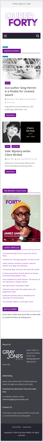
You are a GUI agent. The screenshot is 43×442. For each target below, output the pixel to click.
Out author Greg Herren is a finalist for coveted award (20, 91)
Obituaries (15, 146)
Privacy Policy (16, 427)
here (29, 317)
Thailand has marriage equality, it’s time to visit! (21, 259)
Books (8, 83)
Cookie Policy (27, 427)
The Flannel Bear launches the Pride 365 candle (21, 269)
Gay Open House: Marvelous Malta (16, 285)
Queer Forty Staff (22, 159)
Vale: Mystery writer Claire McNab (18, 152)
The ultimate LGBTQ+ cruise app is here (18, 302)
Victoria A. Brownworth (29, 99)
